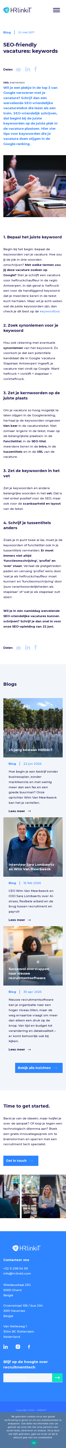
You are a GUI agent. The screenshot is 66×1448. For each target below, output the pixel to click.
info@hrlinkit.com (17, 1273)
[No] (61, 1430)
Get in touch (16, 1160)
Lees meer (17, 811)
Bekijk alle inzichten (34, 1068)
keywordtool (49, 311)
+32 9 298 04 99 (15, 1268)
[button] (56, 10)
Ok (34, 1442)
